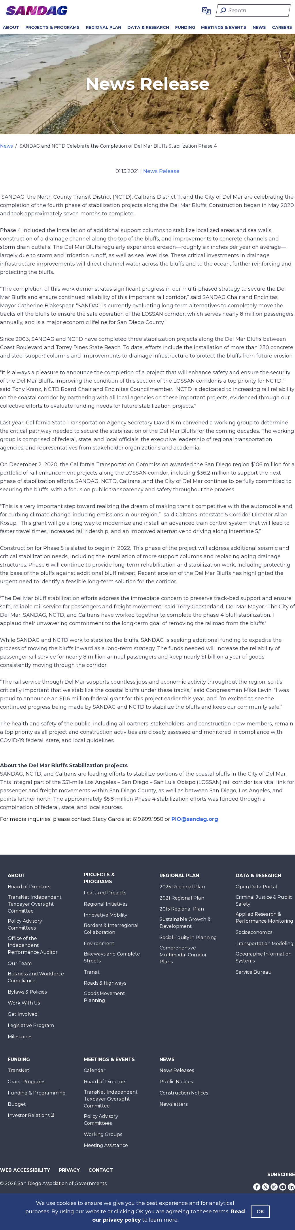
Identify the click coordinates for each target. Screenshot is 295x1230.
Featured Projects (105, 893)
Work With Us (24, 1003)
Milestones (20, 1036)
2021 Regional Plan (182, 898)
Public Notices (176, 1081)
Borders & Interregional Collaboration (111, 929)
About (11, 27)
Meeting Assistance (106, 1145)
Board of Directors (29, 886)
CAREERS (282, 27)
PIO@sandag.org (194, 819)
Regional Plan (179, 875)
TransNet (18, 1070)
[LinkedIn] (291, 1186)
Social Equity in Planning (188, 937)
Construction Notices (184, 1093)
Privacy (69, 1170)
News (259, 27)
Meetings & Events (223, 27)
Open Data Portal (256, 886)
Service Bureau (254, 972)
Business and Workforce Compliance (36, 977)
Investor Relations (29, 1115)
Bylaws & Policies (27, 992)
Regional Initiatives (105, 904)
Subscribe (281, 1174)
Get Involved (23, 1014)
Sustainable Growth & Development (185, 923)
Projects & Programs (52, 27)
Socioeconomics (254, 932)
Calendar (94, 1070)
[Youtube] (282, 1186)
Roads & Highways (105, 983)
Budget (17, 1104)
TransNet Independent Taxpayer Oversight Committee (35, 904)
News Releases (177, 1070)
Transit (92, 972)
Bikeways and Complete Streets (112, 957)
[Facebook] (256, 1186)
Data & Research (148, 27)
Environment (99, 943)
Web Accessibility (25, 1170)
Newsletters (174, 1104)
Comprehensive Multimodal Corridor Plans (183, 954)
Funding (185, 27)
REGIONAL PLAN (103, 27)
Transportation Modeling (265, 943)
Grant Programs (26, 1081)
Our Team (20, 963)
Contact (100, 1170)
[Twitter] (265, 1186)
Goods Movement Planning (104, 997)
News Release (161, 171)
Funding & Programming (37, 1093)
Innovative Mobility (105, 915)
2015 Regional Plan (182, 909)
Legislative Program (31, 1025)
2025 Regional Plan (182, 886)
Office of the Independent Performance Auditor (33, 945)
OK (260, 1211)
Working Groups (103, 1134)
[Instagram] (274, 1186)
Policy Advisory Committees (25, 924)
